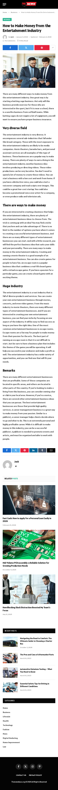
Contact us (21, 775)
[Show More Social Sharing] (52, 47)
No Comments (10, 41)
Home (5, 708)
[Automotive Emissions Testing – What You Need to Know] (10, 672)
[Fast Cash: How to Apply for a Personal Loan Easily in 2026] (29, 500)
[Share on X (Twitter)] (26, 47)
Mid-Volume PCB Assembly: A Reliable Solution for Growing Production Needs (26, 564)
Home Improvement (11, 742)
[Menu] (4, 4)
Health (6, 721)
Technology (8, 725)
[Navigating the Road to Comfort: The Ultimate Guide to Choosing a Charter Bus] (10, 642)
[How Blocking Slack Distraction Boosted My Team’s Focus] (29, 589)
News (5, 734)
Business (7, 19)
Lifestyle (6, 716)
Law (4, 746)
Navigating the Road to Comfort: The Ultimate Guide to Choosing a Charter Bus (36, 641)
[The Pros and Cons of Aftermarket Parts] (10, 658)
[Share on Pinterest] (42, 47)
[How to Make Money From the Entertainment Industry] (29, 71)
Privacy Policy (35, 775)
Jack (12, 37)
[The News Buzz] (28, 4)
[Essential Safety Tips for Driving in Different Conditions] (10, 687)
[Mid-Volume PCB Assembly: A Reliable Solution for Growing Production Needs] (29, 544)
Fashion (6, 729)
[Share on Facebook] (10, 47)
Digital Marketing (10, 738)
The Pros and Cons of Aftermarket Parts (37, 654)
